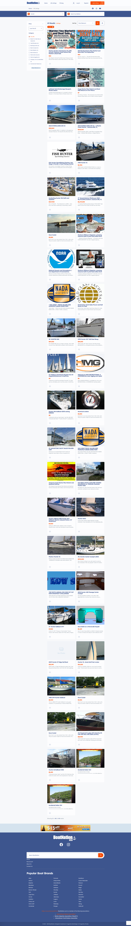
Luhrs (55, 901)
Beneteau (31, 885)
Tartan (80, 899)
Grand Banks (57, 883)
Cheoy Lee (31, 901)
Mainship (56, 903)
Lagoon (56, 899)
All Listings (53, 3)
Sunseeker (81, 897)
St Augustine (81, 924)
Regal (80, 887)
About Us (29, 864)
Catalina (31, 899)
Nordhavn (81, 878)
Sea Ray (81, 892)
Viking (80, 903)
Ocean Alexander (83, 880)
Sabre (80, 890)
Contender (31, 906)
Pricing (61, 3)
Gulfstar (56, 885)
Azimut (30, 880)
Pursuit (80, 885)
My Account (30, 861)
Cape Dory (31, 894)
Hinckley (56, 890)
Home (45, 3)
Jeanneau (56, 897)
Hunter (55, 892)
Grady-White (57, 880)
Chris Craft (31, 903)
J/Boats (56, 894)
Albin (30, 878)
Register (86, 3)
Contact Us (29, 866)
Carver (30, 897)
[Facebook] (92, 8)
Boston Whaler (32, 890)
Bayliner (31, 883)
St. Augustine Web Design (71, 924)
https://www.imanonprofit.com (50, 911)
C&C (30, 892)
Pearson (81, 883)
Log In (78, 3)
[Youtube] (100, 8)
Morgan (56, 906)
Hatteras (56, 887)
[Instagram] (96, 8)
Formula (56, 878)
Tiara (80, 901)
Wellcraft (81, 906)
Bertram (31, 887)
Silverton (81, 894)
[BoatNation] (33, 3)
